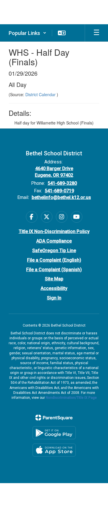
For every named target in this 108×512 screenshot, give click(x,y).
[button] (27, 33)
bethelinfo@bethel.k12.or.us (61, 197)
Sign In (54, 298)
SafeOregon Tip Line (54, 250)
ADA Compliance (54, 241)
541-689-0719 (59, 190)
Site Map (54, 279)
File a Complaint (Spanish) (54, 269)
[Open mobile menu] (96, 33)
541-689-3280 (62, 183)
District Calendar (41, 94)
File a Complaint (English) (54, 260)
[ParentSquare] (54, 417)
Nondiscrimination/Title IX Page (71, 398)
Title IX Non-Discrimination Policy (54, 231)
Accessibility (54, 288)
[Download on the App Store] (54, 450)
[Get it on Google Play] (54, 432)
